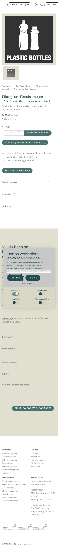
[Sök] (41, 4)
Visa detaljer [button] (27, 283)
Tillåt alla (33, 278)
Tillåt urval (15, 278)
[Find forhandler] (36, 4)
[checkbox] (16, 293)
